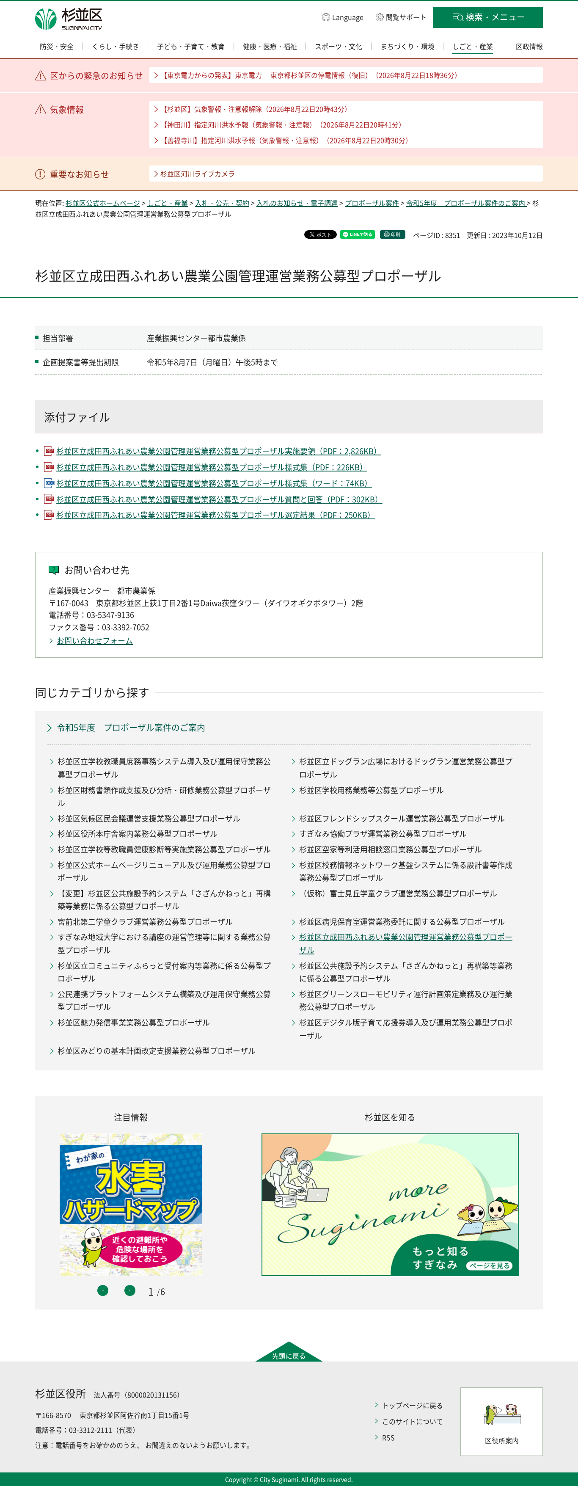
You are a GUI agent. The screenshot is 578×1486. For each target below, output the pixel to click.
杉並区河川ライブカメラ (197, 173)
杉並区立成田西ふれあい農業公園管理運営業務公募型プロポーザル (405, 943)
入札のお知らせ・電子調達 (297, 203)
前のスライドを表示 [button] (102, 1290)
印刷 (395, 234)
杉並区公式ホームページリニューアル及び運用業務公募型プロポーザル (164, 871)
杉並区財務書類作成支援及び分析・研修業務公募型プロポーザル (164, 796)
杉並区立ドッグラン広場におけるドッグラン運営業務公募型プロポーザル (405, 767)
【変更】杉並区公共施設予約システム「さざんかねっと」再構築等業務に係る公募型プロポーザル (164, 900)
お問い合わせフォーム (95, 640)
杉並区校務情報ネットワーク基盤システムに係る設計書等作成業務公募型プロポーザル (405, 871)
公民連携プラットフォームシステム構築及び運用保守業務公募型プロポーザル (164, 1000)
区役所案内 (502, 1440)
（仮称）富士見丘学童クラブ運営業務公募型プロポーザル (398, 893)
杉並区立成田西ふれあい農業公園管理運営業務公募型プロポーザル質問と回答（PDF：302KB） (219, 499)
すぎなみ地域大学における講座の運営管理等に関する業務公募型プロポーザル (164, 943)
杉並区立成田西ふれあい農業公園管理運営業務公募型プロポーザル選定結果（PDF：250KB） (215, 515)
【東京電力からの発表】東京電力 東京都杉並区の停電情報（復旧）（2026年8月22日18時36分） (310, 75)
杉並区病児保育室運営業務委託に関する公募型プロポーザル (402, 921)
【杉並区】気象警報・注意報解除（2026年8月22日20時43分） (255, 109)
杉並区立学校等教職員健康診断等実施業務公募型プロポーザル (164, 849)
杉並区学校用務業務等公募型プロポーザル (371, 790)
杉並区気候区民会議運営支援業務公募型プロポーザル (149, 818)
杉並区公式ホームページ (103, 203)
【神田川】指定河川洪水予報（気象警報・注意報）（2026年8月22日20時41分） (282, 124)
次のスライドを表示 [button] (129, 1290)
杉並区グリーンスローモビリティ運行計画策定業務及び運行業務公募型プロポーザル (405, 1000)
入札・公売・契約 (222, 203)
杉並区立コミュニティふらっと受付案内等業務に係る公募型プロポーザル (164, 972)
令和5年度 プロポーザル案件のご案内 (466, 203)
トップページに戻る (412, 1405)
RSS (388, 1437)
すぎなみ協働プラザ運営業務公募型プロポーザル (383, 833)
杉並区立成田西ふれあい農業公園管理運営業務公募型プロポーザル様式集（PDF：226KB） (211, 467)
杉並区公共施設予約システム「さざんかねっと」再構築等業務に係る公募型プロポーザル (405, 972)
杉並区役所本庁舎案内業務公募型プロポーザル (137, 833)
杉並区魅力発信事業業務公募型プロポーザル (134, 1022)
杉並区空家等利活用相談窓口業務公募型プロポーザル (390, 849)
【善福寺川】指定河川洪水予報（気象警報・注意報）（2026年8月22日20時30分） (286, 140)
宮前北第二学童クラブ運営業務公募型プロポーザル (145, 921)
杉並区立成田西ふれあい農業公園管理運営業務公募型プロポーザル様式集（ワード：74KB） (214, 483)
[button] (342, 16)
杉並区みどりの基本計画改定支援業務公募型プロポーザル (157, 1050)
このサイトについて (412, 1421)
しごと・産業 (167, 203)
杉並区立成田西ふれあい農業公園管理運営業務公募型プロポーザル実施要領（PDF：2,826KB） (218, 451)
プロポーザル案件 (372, 203)
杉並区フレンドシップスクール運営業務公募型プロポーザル (402, 818)
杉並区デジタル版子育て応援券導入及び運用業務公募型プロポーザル (405, 1029)
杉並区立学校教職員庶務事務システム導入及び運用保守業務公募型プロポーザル (164, 767)
